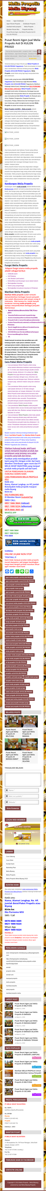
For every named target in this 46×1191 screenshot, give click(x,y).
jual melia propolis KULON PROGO (17, 625)
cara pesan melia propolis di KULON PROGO (21, 603)
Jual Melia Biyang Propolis (27, 1185)
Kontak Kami (10, 864)
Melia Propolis (28, 26)
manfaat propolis (11, 986)
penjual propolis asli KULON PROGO (18, 666)
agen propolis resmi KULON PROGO (18, 592)
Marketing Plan (11, 867)
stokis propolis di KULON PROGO (17, 695)
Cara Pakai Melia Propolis (18, 361)
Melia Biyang (10, 871)
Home (8, 21)
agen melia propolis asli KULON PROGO (19, 577)
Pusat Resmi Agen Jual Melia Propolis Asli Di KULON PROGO (22, 43)
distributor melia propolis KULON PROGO (19, 610)
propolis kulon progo (31, 677)
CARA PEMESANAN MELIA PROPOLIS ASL (21, 478)
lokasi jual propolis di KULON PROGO (18, 644)
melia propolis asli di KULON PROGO (18, 647)
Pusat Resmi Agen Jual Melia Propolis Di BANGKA (28, 732)
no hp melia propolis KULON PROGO (18, 658)
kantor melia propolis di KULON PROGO (19, 636)
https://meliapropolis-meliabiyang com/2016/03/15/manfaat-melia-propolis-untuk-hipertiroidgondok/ (21, 961)
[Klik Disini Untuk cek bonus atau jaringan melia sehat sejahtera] (23, 835)
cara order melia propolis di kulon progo (19, 596)
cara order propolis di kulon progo (17, 599)
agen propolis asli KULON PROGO (17, 585)
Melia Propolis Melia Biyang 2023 (17, 878)
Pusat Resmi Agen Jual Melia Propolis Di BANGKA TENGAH (26, 1039)
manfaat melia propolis (14, 26)
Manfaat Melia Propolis (17, 291)
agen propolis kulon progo (14, 588)
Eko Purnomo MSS (16, 51)
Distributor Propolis (29, 24)
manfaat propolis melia (13, 993)
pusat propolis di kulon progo (15, 688)
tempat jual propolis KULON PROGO (18, 706)
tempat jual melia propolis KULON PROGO (20, 699)
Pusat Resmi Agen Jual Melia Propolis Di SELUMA (26, 1090)
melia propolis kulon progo (14, 651)
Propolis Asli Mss (27, 29)
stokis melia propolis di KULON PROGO (19, 692)
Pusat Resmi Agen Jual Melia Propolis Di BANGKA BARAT (12, 755)
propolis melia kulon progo (14, 681)
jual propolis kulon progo (14, 629)
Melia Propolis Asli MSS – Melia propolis (18, 109)
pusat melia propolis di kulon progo (17, 684)
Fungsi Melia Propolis (16, 265)
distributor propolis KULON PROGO (17, 614)
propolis (21, 126)
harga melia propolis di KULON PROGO (19, 618)
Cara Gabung (10, 856)
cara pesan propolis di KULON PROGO (18, 607)
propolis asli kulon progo (14, 677)
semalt (8, 967)
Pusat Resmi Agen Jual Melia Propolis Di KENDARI (26, 1062)
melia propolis (21, 186)
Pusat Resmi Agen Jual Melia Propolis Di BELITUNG (12, 732)
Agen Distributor (18, 21)
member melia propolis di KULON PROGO (20, 655)
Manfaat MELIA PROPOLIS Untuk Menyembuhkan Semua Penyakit (28, 1072)
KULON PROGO (28, 79)
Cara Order (9, 860)
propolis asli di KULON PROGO (16, 673)
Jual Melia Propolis (15, 435)
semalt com (9, 975)
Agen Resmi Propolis (13, 24)
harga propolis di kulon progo (15, 622)
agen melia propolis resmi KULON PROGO (20, 581)
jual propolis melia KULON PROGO (17, 633)
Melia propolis (9, 251)
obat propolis (10, 989)
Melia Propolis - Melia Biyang (28, 1182)
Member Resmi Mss (13, 29)
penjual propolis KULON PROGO (16, 669)
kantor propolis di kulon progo (16, 640)
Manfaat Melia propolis (14, 295)
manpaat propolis (11, 978)
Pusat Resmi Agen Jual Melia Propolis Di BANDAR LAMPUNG (27, 1053)
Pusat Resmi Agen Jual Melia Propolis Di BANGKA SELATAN (28, 756)
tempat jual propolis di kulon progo (17, 703)
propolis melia (10, 971)
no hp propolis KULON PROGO (16, 662)
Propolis (26, 118)
